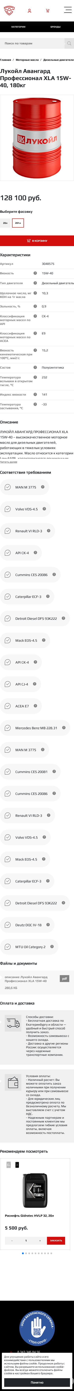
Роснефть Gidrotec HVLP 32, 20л (29, 1215)
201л (18, 223)
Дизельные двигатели (58, 59)
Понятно (37, 1382)
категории (18, 26)
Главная (5, 59)
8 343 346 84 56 (28, 1352)
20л (5, 223)
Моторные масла (27, 59)
